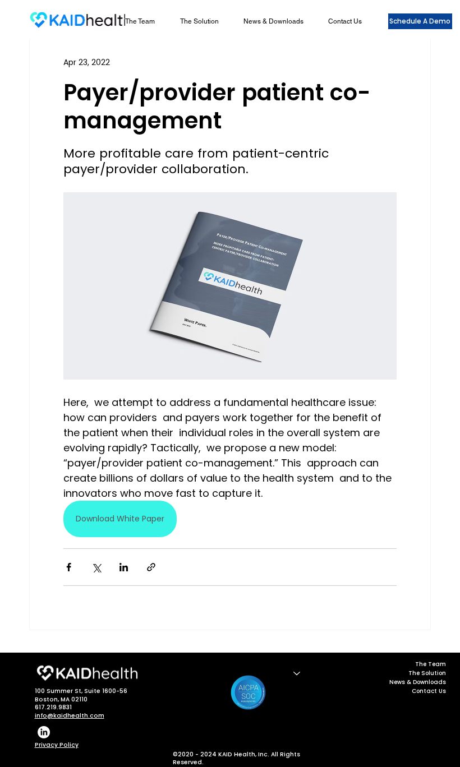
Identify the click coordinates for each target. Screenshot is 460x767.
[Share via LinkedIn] (123, 567)
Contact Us (429, 691)
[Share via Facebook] (68, 567)
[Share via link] (151, 567)
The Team (430, 664)
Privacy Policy (57, 745)
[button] (205, 21)
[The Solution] (296, 673)
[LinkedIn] (44, 732)
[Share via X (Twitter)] (96, 567)
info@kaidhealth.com (69, 715)
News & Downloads (417, 682)
